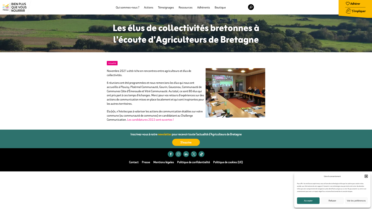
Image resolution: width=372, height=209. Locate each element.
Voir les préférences (356, 200)
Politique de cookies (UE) (228, 162)
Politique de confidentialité (193, 162)
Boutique (220, 7)
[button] (366, 176)
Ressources (186, 7)
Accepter (308, 200)
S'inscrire (186, 142)
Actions (148, 7)
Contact (134, 162)
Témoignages (166, 7)
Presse (146, 162)
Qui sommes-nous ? (127, 7)
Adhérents (203, 7)
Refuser (332, 200)
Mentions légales (163, 162)
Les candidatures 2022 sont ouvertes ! (150, 119)
